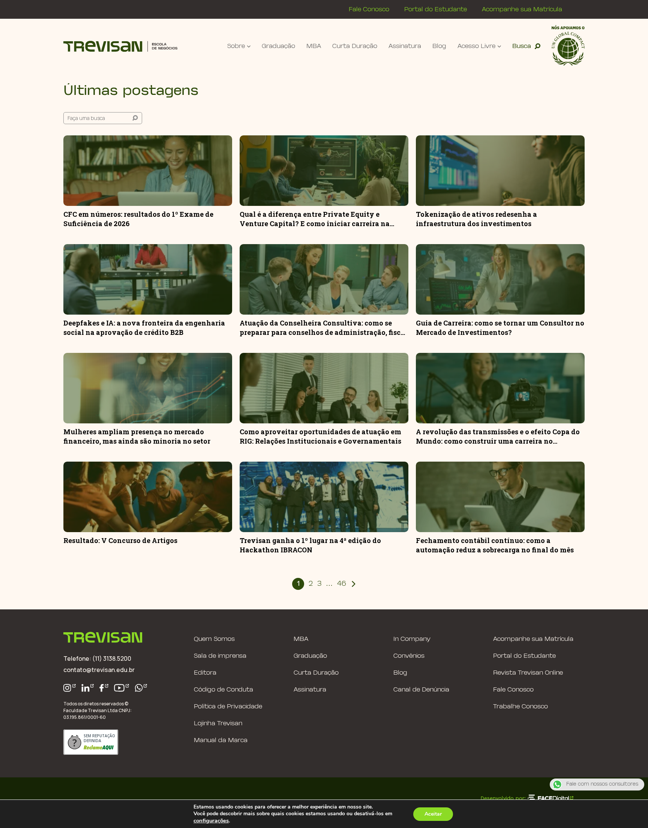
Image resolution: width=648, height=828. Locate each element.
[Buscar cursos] (135, 118)
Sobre (236, 46)
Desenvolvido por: (503, 798)
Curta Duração (354, 46)
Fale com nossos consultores (602, 784)
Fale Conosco (369, 9)
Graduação (278, 46)
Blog (439, 46)
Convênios (408, 656)
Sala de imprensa (220, 656)
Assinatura (404, 46)
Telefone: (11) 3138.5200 (97, 658)
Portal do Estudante (435, 9)
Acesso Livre (476, 46)
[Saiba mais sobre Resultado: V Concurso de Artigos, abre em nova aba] (147, 497)
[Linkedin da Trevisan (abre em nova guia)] (87, 688)
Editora (205, 673)
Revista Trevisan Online (528, 673)
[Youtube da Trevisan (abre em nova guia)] (121, 688)
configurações (211, 820)
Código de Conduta (223, 690)
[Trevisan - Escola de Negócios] (120, 46)
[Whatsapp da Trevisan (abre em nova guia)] (141, 688)
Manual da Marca (221, 740)
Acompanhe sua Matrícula (522, 9)
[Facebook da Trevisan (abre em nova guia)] (103, 688)
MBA (313, 46)
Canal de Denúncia (421, 690)
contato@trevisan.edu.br (99, 670)
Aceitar (433, 814)
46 (341, 584)
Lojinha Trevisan (218, 723)
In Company (411, 639)
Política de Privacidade (228, 707)
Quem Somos (214, 639)
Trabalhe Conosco (520, 707)
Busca (521, 46)
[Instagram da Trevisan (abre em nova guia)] (69, 688)
